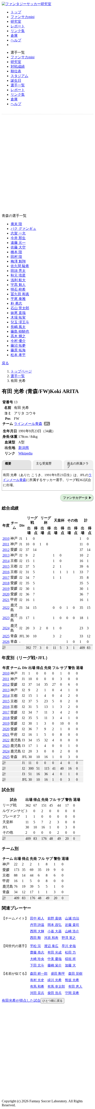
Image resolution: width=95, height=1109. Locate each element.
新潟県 (23, 448)
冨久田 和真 (20, 294)
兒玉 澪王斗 (20, 322)
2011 (5, 544)
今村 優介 (18, 341)
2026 (6, 642)
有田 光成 (55, 952)
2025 (6, 636)
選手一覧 (18, 85)
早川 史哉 (69, 946)
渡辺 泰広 (51, 946)
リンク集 (18, 31)
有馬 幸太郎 (56, 986)
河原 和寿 (51, 938)
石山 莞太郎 (20, 308)
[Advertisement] (47, 164)
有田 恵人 (75, 986)
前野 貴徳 (55, 918)
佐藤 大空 (18, 247)
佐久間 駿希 (20, 266)
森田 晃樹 (75, 973)
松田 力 (70, 952)
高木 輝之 (18, 336)
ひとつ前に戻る (52, 1000)
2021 (6, 600)
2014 (6, 561)
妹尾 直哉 (18, 313)
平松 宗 (35, 946)
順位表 (16, 71)
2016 (6, 572)
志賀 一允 (18, 233)
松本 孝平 (18, 355)
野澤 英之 (69, 938)
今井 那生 (18, 238)
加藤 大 (70, 965)
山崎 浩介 (72, 931)
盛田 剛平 (58, 973)
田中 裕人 (37, 918)
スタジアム (19, 76)
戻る (5, 363)
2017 (6, 577)
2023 (6, 618)
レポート (18, 26)
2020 (6, 594)
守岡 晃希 (72, 993)
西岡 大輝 (37, 931)
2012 (6, 550)
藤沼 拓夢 (18, 345)
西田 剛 (35, 938)
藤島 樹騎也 (20, 331)
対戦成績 (18, 66)
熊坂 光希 (72, 980)
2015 (6, 566)
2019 (6, 589)
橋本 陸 (16, 252)
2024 (6, 628)
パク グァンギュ (23, 228)
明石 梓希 (18, 289)
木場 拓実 (18, 317)
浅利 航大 (18, 280)
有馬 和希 (37, 986)
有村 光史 (37, 980)
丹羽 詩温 (37, 925)
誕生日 (16, 80)
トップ (16, 12)
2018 (6, 583)
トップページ (21, 371)
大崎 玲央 (37, 959)
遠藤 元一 (18, 243)
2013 (6, 555)
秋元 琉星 (18, 275)
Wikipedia (25, 453)
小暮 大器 (55, 931)
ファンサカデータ (75, 497)
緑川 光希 (55, 980)
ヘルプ (16, 40)
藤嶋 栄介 (55, 965)
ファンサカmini (22, 17)
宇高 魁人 (18, 285)
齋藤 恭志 (37, 952)
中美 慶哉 (55, 959)
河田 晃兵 (37, 993)
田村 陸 (16, 257)
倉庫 (14, 35)
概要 (8, 463)
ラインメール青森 (28, 424)
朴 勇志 (16, 303)
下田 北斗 (37, 965)
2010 (6, 538)
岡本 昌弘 (55, 925)
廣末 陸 (16, 224)
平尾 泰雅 (18, 299)
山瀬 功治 (72, 918)
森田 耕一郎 (39, 973)
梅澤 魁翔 (18, 261)
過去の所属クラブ (78, 465)
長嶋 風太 (18, 327)
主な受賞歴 (43, 463)
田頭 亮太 (18, 271)
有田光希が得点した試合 (21, 1000)
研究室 (16, 21)
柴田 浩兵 (55, 993)
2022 (6, 608)
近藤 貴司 (72, 925)
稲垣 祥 (70, 959)
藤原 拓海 (18, 350)
